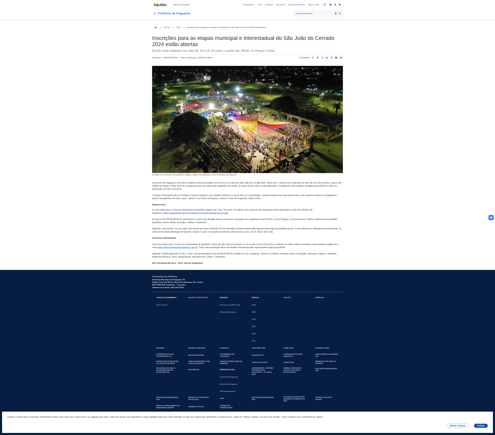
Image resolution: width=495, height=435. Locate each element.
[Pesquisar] (340, 13)
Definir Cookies (458, 425)
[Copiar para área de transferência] (341, 58)
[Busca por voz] (336, 13)
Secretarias (280, 5)
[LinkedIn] (327, 58)
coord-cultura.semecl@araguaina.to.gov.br (177, 247)
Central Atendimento (296, 5)
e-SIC (259, 5)
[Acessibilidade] (335, 5)
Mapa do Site (313, 5)
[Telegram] (336, 58)
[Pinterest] (331, 58)
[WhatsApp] (313, 58)
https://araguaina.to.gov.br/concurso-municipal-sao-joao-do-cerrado (195, 213)
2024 (178, 27)
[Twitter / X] (322, 58)
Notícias (167, 27)
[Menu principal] (154, 13)
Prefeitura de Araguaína (174, 13)
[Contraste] (330, 5)
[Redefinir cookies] (340, 5)
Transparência (248, 5)
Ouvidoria (269, 5)
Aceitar (481, 425)
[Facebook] (318, 58)
